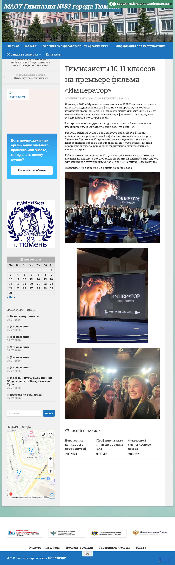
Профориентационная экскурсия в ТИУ (109, 444)
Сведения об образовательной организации (74, 46)
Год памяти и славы (114, 547)
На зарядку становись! (26, 394)
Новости (30, 46)
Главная (13, 46)
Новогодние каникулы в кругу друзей (75, 444)
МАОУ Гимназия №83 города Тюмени (61, 6)
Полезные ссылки (79, 547)
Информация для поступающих (140, 46)
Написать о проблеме (32, 170)
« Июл (11, 297)
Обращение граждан (22, 54)
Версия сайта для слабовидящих (144, 4)
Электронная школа (44, 547)
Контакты (54, 54)
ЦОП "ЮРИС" (57, 558)
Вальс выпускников (24, 316)
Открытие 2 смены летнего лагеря (139, 444)
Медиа (141, 547)
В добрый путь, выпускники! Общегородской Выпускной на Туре (29, 381)
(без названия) (20, 326)
